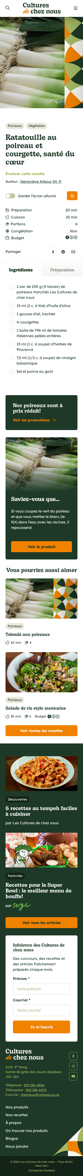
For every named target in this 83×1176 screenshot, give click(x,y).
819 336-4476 (36, 1090)
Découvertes (17, 799)
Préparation (21, 210)
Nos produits (17, 1107)
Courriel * (21, 1000)
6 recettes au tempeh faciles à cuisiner (41, 810)
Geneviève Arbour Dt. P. (41, 181)
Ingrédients (21, 270)
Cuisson (18, 217)
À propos (13, 1122)
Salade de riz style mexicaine (36, 708)
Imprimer (72, 195)
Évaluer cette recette (25, 173)
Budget (17, 238)
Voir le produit (41, 546)
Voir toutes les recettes (41, 730)
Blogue (12, 1138)
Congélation (22, 231)
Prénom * (21, 978)
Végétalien (36, 126)
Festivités (15, 876)
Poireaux (15, 126)
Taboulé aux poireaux (28, 634)
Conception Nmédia (41, 1170)
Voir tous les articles (41, 922)
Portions (18, 224)
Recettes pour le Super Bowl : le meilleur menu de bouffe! (38, 890)
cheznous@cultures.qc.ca (40, 1095)
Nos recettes (17, 1115)
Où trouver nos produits (27, 1130)
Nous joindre (17, 1146)
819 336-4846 (34, 1085)
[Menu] (75, 8)
